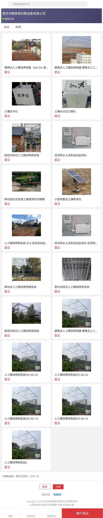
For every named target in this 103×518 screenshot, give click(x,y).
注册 (58, 486)
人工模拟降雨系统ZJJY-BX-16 (71, 418)
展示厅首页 (21, 476)
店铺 (10, 516)
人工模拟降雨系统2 (15, 462)
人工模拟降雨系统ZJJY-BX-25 (21, 374)
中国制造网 (8, 476)
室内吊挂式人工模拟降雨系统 (71, 287)
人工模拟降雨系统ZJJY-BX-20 (71, 374)
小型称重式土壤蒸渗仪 (67, 199)
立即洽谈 (30, 516)
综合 (6, 27)
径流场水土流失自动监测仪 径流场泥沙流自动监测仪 (76, 243)
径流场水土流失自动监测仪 (70, 155)
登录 (44, 486)
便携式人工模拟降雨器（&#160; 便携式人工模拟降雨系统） (26, 67)
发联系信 (51, 516)
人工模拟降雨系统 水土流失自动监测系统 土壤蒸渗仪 (26, 243)
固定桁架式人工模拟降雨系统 (21, 155)
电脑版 (57, 494)
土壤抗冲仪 (11, 111)
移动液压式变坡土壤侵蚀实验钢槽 (24, 199)
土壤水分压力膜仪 (65, 111)
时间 (19, 27)
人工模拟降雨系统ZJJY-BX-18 (21, 418)
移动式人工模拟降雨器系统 (20, 287)
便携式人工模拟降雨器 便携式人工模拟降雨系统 (76, 67)
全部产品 (34, 476)
